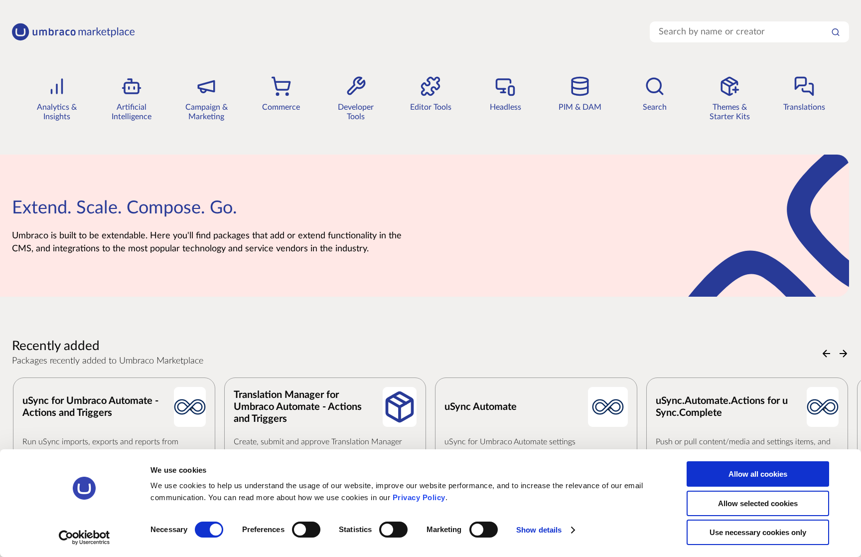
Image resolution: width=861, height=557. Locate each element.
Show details (539, 530)
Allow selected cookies (758, 503)
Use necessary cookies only (758, 532)
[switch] (306, 530)
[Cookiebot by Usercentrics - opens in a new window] (84, 537)
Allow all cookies (757, 474)
